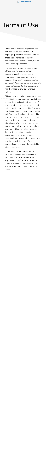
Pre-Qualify (7, 98)
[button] (38, 98)
